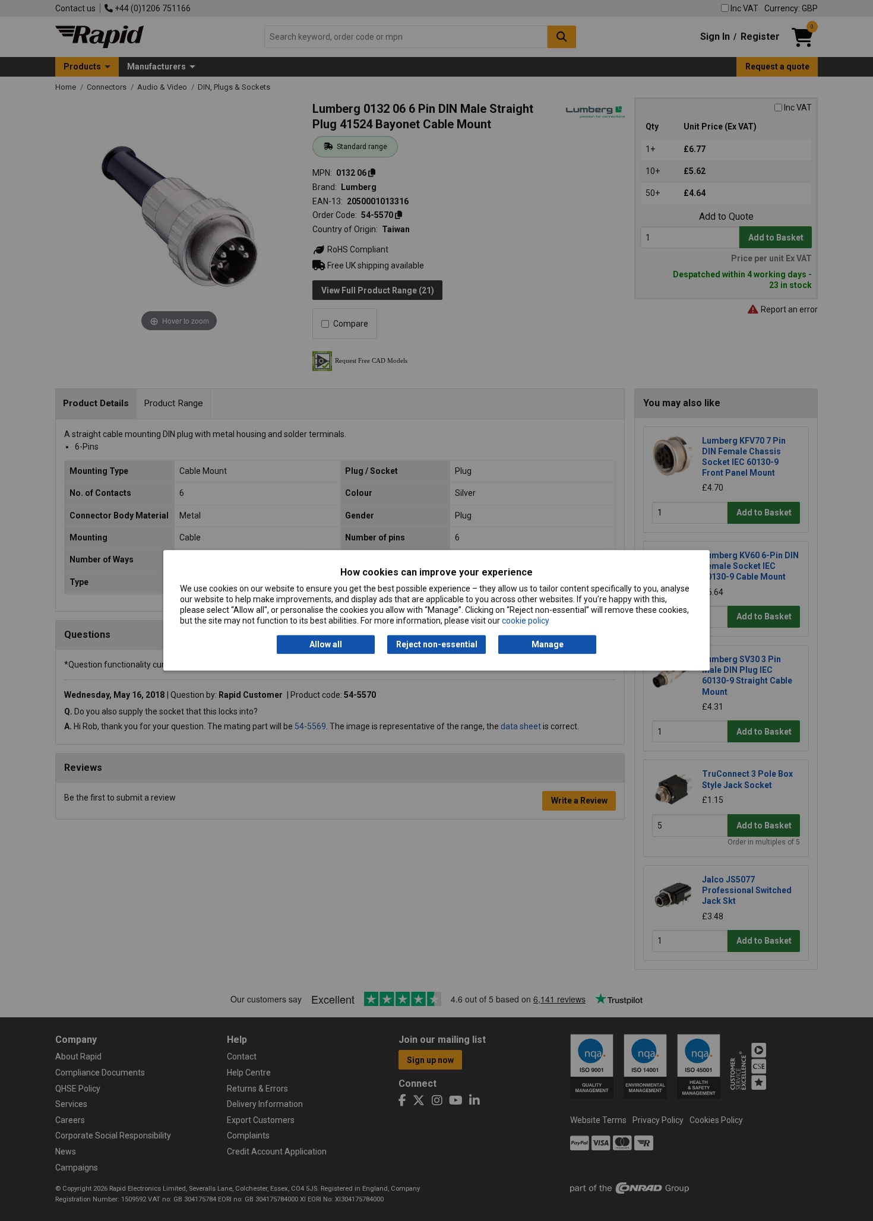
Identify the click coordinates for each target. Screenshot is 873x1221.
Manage (548, 644)
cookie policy (525, 621)
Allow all (325, 644)
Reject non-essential (436, 644)
